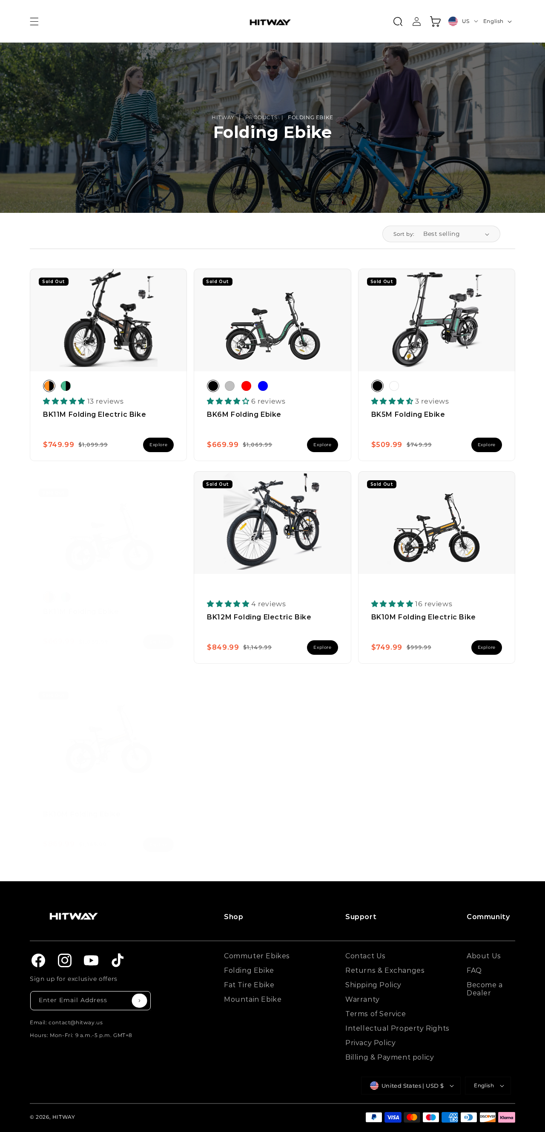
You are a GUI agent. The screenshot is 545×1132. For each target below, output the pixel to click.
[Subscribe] (139, 1001)
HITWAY (223, 117)
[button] (34, 21)
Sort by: (403, 234)
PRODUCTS (261, 117)
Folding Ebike (310, 117)
